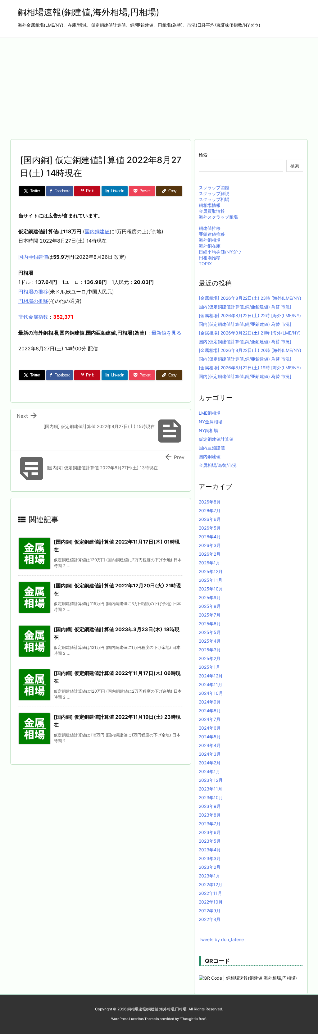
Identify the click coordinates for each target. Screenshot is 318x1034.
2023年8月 (210, 815)
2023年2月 (209, 867)
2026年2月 (209, 554)
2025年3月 (210, 649)
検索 (203, 154)
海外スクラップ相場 (218, 217)
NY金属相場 (210, 421)
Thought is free (193, 1019)
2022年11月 (210, 893)
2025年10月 (211, 588)
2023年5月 (210, 841)
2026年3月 (210, 545)
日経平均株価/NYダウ (220, 251)
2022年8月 (209, 919)
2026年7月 (209, 510)
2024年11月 (210, 684)
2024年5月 (210, 736)
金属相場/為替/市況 (218, 465)
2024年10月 (211, 693)
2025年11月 (210, 580)
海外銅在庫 (209, 245)
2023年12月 (211, 780)
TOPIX (205, 263)
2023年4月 (210, 849)
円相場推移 (209, 257)
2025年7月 (209, 614)
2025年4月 (210, 641)
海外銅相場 (209, 240)
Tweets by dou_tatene (221, 939)
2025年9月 (210, 597)
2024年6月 (210, 728)
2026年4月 (210, 536)
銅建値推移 (209, 228)
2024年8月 (210, 710)
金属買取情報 (212, 211)
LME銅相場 (209, 413)
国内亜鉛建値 (33, 257)
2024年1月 (209, 771)
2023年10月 (211, 797)
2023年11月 (210, 788)
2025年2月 (209, 658)
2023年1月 (209, 875)
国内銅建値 (97, 231)
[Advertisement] (159, 84)
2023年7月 (209, 823)
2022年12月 (210, 884)
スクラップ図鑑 (214, 187)
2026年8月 (210, 501)
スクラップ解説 (214, 193)
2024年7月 (209, 719)
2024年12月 (211, 675)
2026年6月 (210, 519)
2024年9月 (210, 701)
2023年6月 (210, 832)
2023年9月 (210, 806)
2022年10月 (211, 901)
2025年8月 (210, 606)
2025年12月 (211, 571)
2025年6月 (210, 623)
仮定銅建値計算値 (216, 439)
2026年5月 (210, 528)
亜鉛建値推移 (212, 234)
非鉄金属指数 (33, 317)
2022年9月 (209, 910)
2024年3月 (210, 754)
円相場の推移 (33, 292)
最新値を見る (166, 333)
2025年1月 (209, 667)
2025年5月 (210, 632)
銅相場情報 (209, 205)
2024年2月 (209, 762)
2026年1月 (209, 562)
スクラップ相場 (214, 199)
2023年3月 (210, 858)
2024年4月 (210, 745)
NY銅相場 (208, 430)
